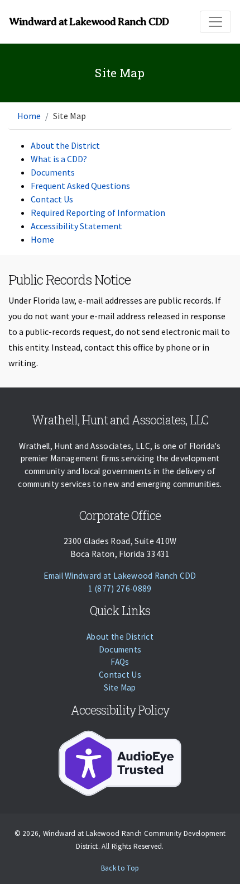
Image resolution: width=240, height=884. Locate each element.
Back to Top (120, 868)
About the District (65, 145)
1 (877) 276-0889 (119, 588)
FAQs (120, 661)
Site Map (120, 687)
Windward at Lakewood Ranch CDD (89, 21)
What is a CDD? (59, 158)
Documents (53, 172)
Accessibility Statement (76, 225)
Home (29, 115)
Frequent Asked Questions (80, 185)
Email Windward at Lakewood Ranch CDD (120, 575)
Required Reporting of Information (98, 212)
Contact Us (52, 199)
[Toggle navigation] (215, 22)
